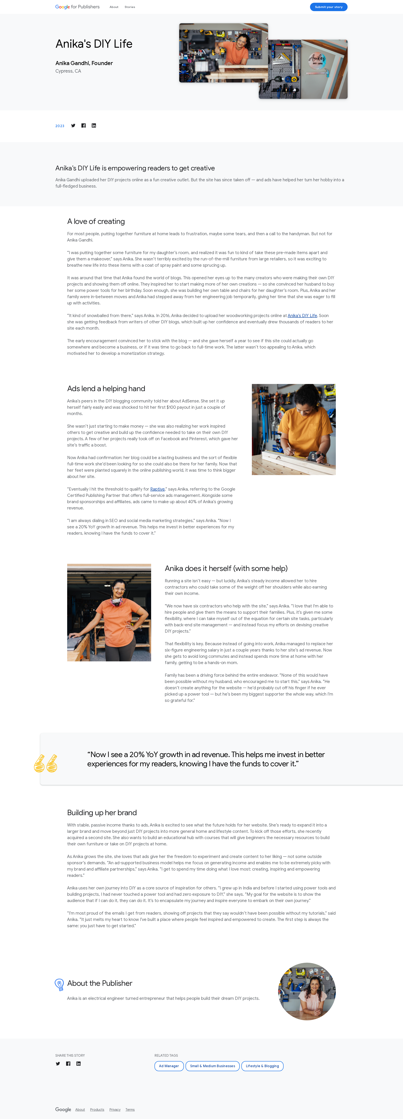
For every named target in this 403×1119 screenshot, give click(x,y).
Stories (130, 7)
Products (97, 1110)
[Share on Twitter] (73, 126)
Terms (130, 1110)
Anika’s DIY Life (302, 315)
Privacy (114, 1110)
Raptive (157, 489)
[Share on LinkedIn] (93, 126)
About (114, 7)
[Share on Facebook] (83, 126)
